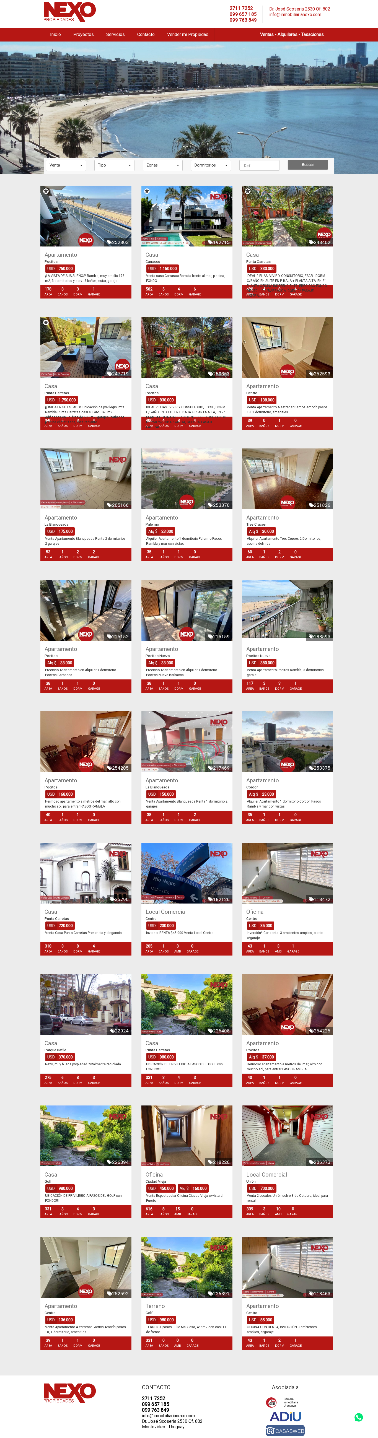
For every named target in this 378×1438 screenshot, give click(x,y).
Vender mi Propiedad (187, 34)
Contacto (146, 34)
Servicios (115, 34)
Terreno (155, 1306)
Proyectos (83, 34)
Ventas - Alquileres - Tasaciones (292, 34)
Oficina (255, 912)
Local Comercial (166, 912)
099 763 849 (243, 20)
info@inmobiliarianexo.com (295, 14)
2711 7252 (241, 8)
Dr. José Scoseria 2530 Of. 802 (299, 9)
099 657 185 (243, 14)
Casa (152, 254)
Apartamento (61, 254)
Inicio (55, 34)
